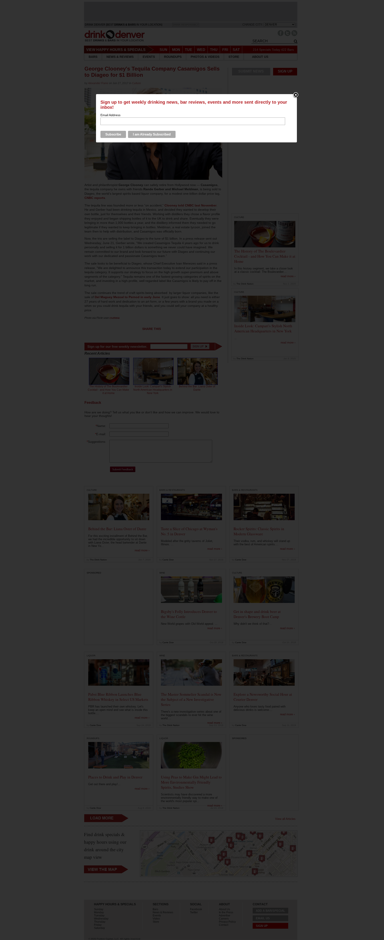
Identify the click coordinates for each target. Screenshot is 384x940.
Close (295, 95)
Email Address (110, 115)
